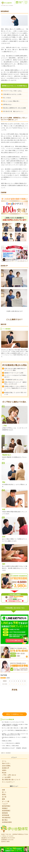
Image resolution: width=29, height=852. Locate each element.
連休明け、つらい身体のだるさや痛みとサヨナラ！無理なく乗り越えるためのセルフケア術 (15, 734)
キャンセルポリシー (8, 782)
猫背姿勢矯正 (6, 806)
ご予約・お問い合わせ (9, 775)
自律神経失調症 (7, 822)
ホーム (4, 761)
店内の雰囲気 (6, 765)
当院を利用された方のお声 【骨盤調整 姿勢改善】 (14, 748)
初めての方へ (6, 763)
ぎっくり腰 (5, 801)
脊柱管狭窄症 (6, 817)
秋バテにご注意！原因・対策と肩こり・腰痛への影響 (14, 728)
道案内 (4, 770)
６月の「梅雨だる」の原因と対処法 (10, 745)
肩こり (4, 792)
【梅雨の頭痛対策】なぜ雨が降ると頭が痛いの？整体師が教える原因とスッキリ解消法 (15, 725)
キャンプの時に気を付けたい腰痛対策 (11, 743)
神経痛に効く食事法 (6, 740)
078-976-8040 (11, 837)
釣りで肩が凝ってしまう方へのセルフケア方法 (13, 722)
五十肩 (4, 797)
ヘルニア (5, 804)
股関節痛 (5, 813)
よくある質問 (6, 777)
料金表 (4, 772)
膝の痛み (5, 820)
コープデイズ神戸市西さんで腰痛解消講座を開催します (15, 731)
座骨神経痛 (5, 815)
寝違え (4, 794)
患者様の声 (5, 768)
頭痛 (3, 790)
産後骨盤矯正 (6, 810)
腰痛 (3, 799)
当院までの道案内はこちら (14, 714)
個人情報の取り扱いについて (11, 779)
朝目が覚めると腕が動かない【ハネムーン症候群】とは (15, 738)
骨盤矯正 (5, 808)
